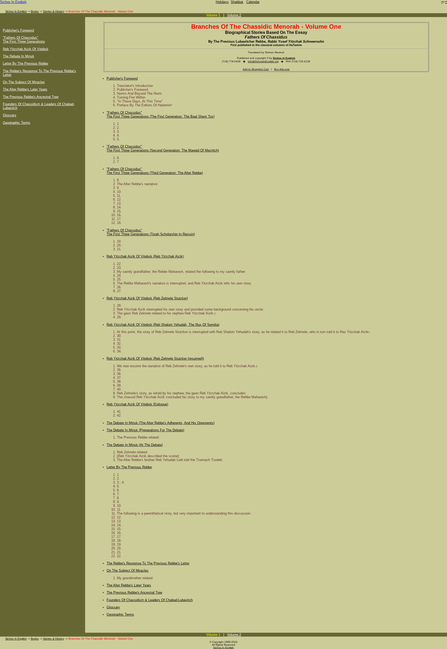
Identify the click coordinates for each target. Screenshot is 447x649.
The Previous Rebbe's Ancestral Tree (30, 97)
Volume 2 (234, 15)
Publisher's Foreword (18, 30)
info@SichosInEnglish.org (263, 61)
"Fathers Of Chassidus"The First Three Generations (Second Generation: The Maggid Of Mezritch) (163, 148)
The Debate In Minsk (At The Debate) (135, 445)
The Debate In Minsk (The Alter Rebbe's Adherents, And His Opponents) (160, 423)
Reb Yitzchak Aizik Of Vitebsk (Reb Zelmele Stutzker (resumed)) (155, 358)
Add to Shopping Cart (256, 69)
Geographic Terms (16, 123)
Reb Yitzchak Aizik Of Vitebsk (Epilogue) (137, 404)
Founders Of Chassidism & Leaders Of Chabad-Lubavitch (150, 600)
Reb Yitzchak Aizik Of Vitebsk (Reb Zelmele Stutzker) (147, 298)
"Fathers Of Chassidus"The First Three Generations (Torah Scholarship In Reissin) (151, 232)
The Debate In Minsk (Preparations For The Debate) (145, 430)
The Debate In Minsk (18, 56)
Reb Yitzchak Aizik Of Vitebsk (25, 49)
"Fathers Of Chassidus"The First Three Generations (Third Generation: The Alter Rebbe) (155, 171)
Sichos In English (13, 2)
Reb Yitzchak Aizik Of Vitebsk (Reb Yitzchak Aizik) (145, 256)
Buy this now (281, 69)
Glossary (9, 115)
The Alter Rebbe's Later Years (25, 89)
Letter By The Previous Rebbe (25, 63)
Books (35, 11)
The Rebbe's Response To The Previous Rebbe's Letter (148, 563)
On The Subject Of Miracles (24, 82)
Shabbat (237, 2)
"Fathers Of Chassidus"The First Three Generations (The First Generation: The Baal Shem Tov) (160, 114)
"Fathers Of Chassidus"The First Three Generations (24, 39)
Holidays (222, 2)
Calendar (252, 2)
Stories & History (53, 11)
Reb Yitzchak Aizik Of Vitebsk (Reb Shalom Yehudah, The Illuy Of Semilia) (163, 325)
